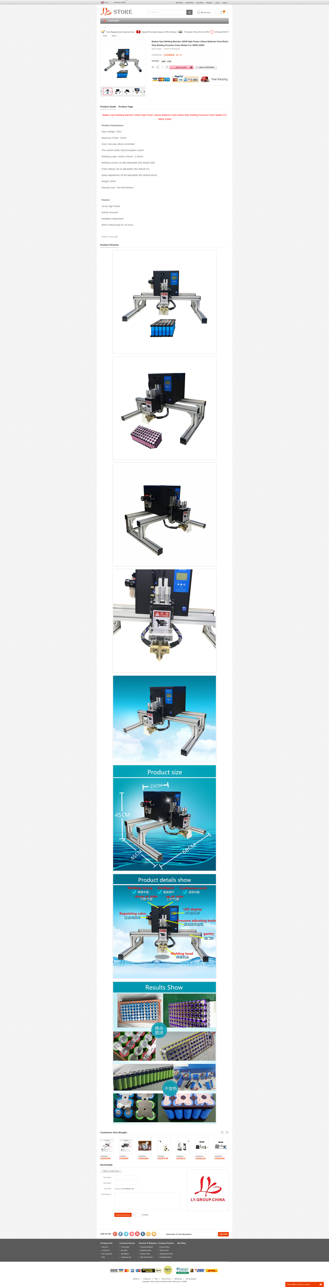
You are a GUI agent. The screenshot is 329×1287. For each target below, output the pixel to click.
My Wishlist (190, 3)
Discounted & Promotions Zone (136, 27)
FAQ (175, 27)
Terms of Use (164, 1250)
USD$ (123, 2)
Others (114, 36)
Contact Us (188, 27)
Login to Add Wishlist (206, 67)
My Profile (179, 3)
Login (217, 3)
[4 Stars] (120, 1189)
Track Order (162, 27)
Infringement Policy (166, 1254)
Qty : (153, 67)
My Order (200, 3)
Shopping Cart (215, 27)
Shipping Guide (145, 1250)
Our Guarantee (107, 1254)
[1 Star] (115, 1189)
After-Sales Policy (146, 1257)
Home (114, 27)
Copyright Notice (165, 1257)
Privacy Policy (164, 1247)
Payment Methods (146, 1247)
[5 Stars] (121, 1189)
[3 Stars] (118, 1189)
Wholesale (178, 1279)
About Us (105, 1247)
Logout (224, 3)
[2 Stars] (116, 1189)
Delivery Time (145, 1254)
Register (209, 3)
